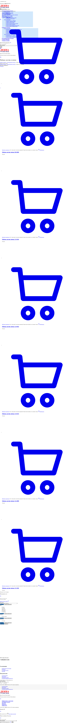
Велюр (7, 12)
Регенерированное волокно (8, 38)
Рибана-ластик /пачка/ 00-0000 (10, 152)
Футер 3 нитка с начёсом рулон (11, 26)
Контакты (4, 16)
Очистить (1, 604)
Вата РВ (4, 15)
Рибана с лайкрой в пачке (10, 21)
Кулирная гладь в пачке (10, 18)
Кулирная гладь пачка (10, 32)
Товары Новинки (5, 39)
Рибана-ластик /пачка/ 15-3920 (10, 588)
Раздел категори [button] (7, 11)
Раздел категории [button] (7, 19)
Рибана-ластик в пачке (10, 22)
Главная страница (3, 62)
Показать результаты (7, 604)
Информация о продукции (6, 668)
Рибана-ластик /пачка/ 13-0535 (10, 413)
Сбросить (6, 623)
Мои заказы (4, 676)
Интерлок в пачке (9, 16)
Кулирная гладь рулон (10, 33)
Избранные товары (5, 677)
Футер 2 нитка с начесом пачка (11, 36)
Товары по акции (5, 40)
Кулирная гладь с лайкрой (11, 20)
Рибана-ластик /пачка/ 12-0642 (10, 326)
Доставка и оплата (6, 14)
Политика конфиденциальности (7, 678)
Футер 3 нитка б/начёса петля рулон (12, 25)
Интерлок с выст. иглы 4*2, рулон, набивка (14, 29)
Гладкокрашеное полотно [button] (7, 10)
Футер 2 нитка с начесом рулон (11, 37)
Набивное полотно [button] (6, 27)
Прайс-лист (4, 705)
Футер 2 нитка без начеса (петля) (12, 23)
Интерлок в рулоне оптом (10, 30)
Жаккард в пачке (9, 15)
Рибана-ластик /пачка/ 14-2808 (10, 501)
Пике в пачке (8, 13)
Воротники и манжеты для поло (12, 14)
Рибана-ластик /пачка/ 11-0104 (10, 239)
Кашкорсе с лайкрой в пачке (11, 17)
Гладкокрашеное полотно (11, 62)
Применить (2, 623)
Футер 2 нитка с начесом (10, 24)
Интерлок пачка (9, 31)
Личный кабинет (5, 675)
